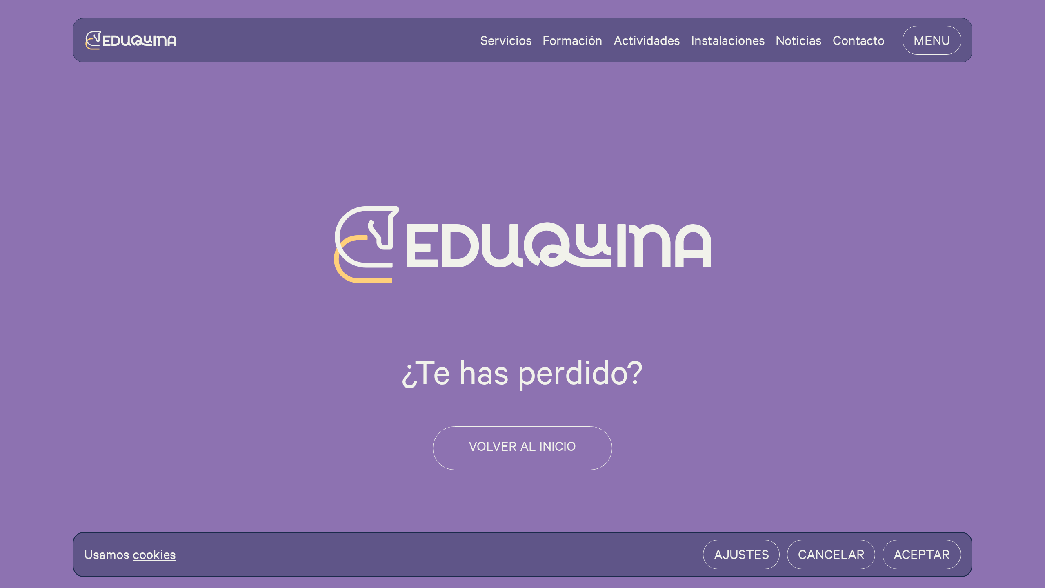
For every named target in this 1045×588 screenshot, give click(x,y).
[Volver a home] (131, 40)
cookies (154, 554)
